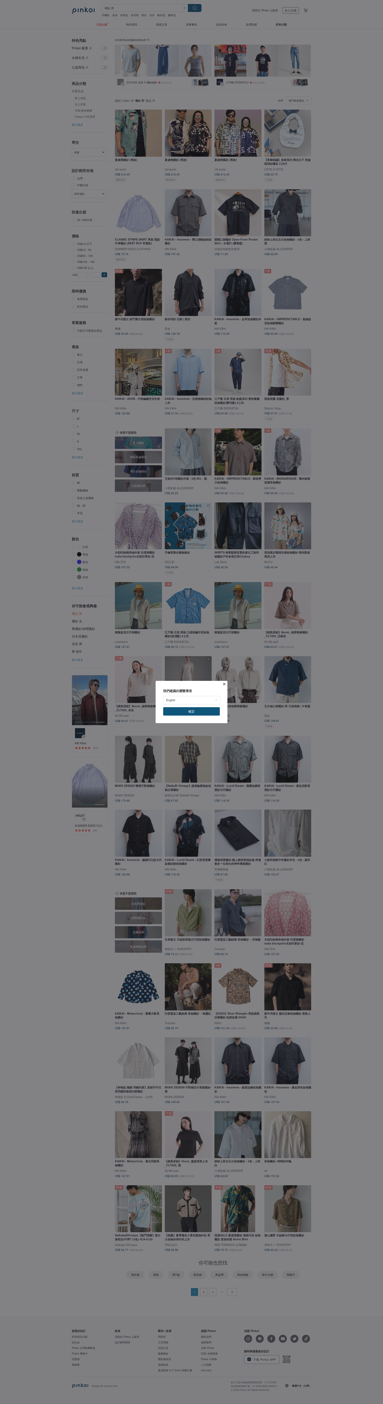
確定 (191, 711)
